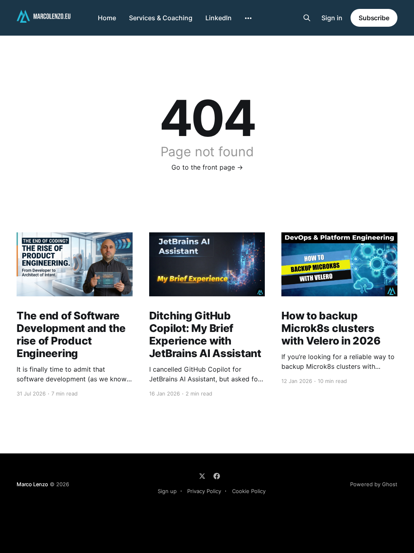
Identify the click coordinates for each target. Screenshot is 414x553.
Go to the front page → (207, 167)
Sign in (331, 18)
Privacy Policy (204, 491)
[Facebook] (216, 476)
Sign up (167, 491)
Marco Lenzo (32, 484)
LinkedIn (218, 18)
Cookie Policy (249, 491)
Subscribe (374, 18)
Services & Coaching (160, 18)
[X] (202, 476)
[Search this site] (306, 17)
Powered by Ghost (373, 484)
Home (107, 18)
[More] (248, 18)
